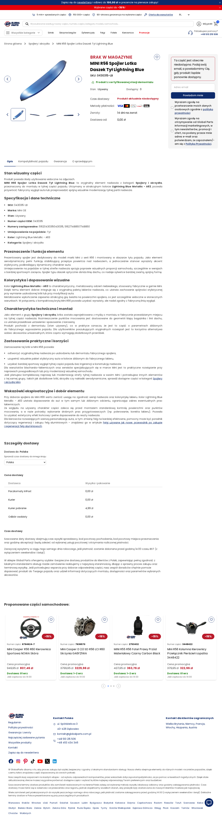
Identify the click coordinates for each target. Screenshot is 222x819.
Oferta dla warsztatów (161, 14)
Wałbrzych (25, 813)
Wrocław (36, 802)
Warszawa (14, 802)
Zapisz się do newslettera (23, 752)
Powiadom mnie (193, 95)
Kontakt (13, 747)
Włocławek (197, 808)
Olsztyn (12, 808)
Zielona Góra (59, 808)
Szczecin (75, 802)
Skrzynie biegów (67, 32)
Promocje (144, 32)
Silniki (51, 32)
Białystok (108, 802)
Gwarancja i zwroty (19, 732)
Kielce (200, 802)
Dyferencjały (88, 32)
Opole (96, 808)
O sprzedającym (82, 161)
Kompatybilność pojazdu (33, 161)
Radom (158, 802)
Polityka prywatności (20, 727)
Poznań (54, 802)
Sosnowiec (189, 802)
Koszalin (174, 808)
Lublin (85, 802)
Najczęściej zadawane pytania (26, 737)
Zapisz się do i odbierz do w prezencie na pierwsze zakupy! (109, 2)
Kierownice (128, 32)
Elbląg (158, 808)
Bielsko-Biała (25, 808)
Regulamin (14, 722)
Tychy (104, 808)
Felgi (102, 32)
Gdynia (131, 802)
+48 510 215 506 (66, 739)
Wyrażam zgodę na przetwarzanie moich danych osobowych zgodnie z (194, 107)
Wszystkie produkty (20, 742)
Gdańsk (64, 802)
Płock (165, 808)
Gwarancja (60, 161)
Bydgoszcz (96, 802)
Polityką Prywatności (198, 144)
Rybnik (71, 808)
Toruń (178, 802)
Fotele (114, 32)
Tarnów (185, 808)
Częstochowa (144, 802)
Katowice (120, 802)
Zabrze (37, 808)
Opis (10, 161)
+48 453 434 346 (67, 742)
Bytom (46, 808)
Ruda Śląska (84, 808)
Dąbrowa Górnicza (142, 808)
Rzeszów (168, 802)
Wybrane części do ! (109, 7)
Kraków (25, 802)
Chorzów (13, 813)
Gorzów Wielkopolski (120, 808)
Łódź (45, 802)
